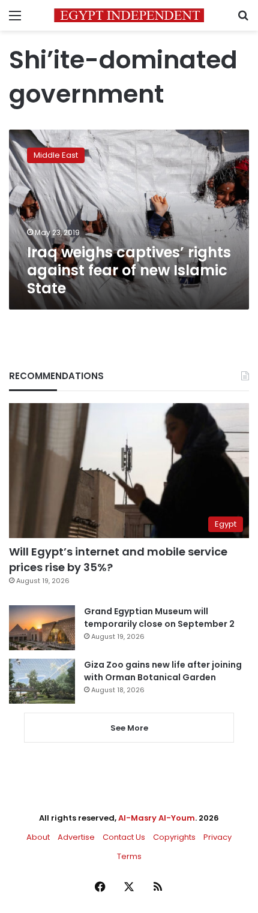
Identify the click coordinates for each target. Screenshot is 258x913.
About (38, 837)
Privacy (217, 837)
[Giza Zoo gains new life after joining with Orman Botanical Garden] (42, 681)
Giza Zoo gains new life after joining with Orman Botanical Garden (163, 671)
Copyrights (174, 837)
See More (129, 728)
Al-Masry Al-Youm (156, 818)
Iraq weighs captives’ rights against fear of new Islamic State (129, 270)
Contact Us (124, 837)
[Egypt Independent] (129, 15)
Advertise (76, 837)
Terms (129, 856)
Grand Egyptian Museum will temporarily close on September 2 (159, 617)
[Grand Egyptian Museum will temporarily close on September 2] (42, 627)
